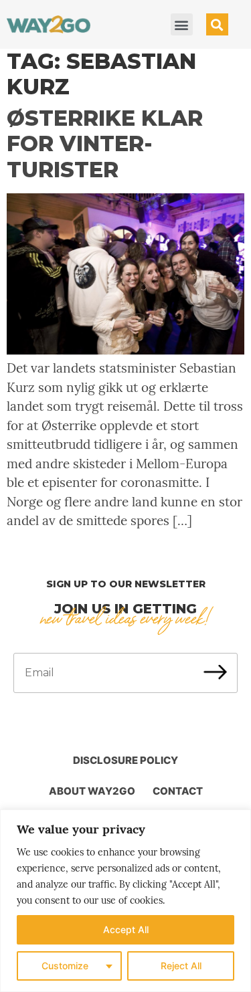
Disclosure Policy (125, 760)
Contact (178, 791)
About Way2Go (92, 791)
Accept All (126, 929)
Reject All (181, 965)
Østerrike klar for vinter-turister (105, 144)
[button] (182, 24)
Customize (64, 965)
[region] (125, 900)
